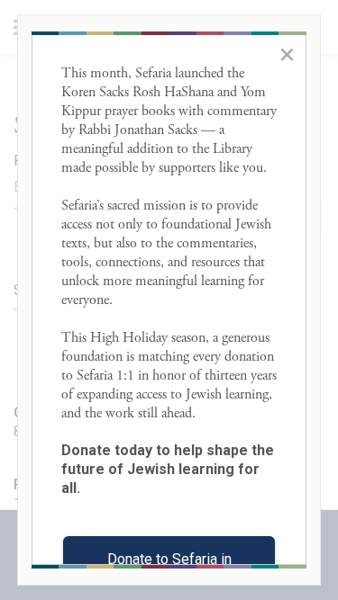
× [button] (287, 54)
